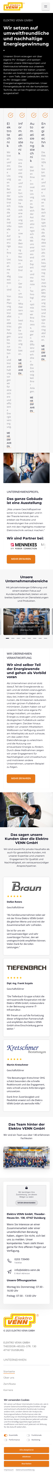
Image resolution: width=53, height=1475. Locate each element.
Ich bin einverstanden (26, 1203)
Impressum (9, 1469)
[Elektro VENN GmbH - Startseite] (14, 6)
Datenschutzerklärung (25, 1469)
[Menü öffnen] (46, 6)
